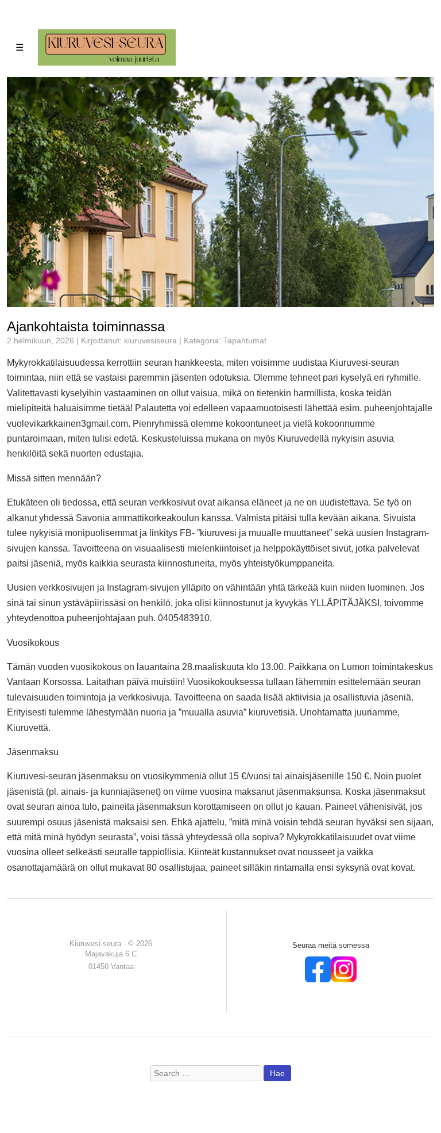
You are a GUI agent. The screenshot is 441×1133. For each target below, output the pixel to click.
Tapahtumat (244, 340)
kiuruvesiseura (150, 340)
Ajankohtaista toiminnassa (86, 326)
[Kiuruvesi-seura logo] (107, 47)
